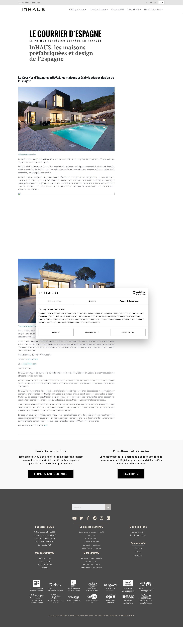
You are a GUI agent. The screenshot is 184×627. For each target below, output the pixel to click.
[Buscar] (108, 507)
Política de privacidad (126, 615)
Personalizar (90, 332)
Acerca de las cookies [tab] (129, 301)
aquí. (46, 425)
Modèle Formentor (27, 154)
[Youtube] (74, 518)
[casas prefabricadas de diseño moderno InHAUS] (33, 9)
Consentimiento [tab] (54, 301)
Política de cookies (111, 615)
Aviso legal (99, 615)
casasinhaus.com (29, 363)
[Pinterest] (95, 518)
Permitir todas (128, 332)
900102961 (33, 359)
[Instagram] (101, 518)
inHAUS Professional (152, 9)
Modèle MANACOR (27, 326)
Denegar (56, 332)
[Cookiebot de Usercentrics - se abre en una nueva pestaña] (135, 293)
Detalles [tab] (92, 301)
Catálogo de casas (77, 9)
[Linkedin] (108, 518)
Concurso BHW (117, 9)
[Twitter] (81, 518)
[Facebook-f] (88, 518)
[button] (131, 473)
